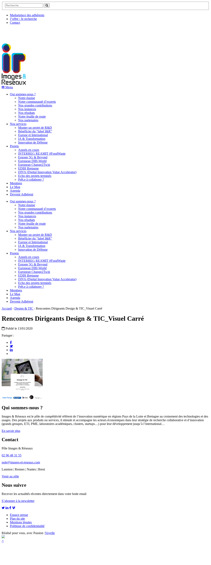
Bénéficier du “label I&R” (35, 131)
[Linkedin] (11, 349)
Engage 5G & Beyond (32, 157)
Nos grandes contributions (35, 105)
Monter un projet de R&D (35, 127)
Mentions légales (21, 522)
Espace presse (19, 515)
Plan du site (17, 518)
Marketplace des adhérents (27, 15)
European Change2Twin (34, 164)
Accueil (7, 308)
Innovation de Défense (33, 142)
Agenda (15, 190)
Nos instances (27, 109)
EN (17, 32)
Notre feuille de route (32, 116)
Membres (16, 183)
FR (32, 32)
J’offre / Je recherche (23, 19)
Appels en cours (28, 150)
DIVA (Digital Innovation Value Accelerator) (47, 172)
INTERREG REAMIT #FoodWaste (42, 153)
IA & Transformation (31, 138)
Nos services (18, 124)
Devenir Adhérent (21, 194)
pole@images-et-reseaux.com (21, 462)
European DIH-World (32, 161)
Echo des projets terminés (34, 176)
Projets (14, 146)
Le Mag (15, 187)
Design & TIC (23, 308)
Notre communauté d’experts (37, 101)
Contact (15, 22)
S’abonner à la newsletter (18, 501)
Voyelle (50, 533)
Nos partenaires (28, 120)
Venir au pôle (10, 476)
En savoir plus (11, 431)
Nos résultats (26, 113)
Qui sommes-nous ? (23, 94)
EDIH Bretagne (28, 168)
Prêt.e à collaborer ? (31, 179)
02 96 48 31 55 (11, 455)
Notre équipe (26, 98)
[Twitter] (11, 346)
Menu (9, 87)
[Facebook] (11, 342)
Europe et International (33, 135)
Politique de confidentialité (27, 526)
